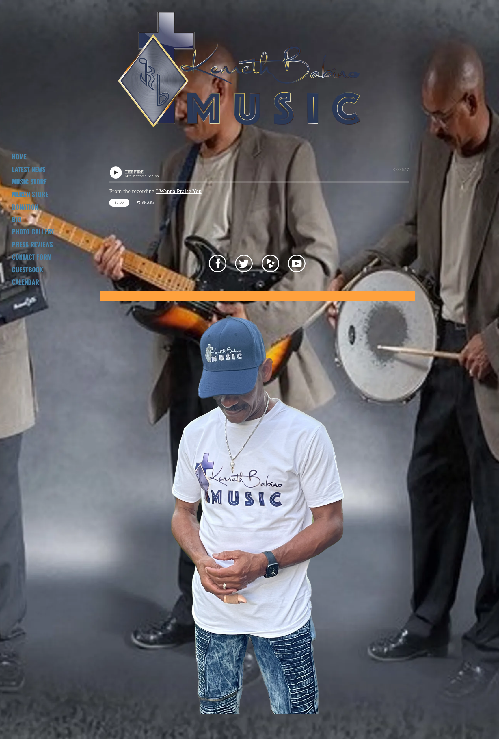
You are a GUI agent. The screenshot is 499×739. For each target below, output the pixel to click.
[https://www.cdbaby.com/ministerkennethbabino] (270, 265)
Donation (25, 206)
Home (19, 156)
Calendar (25, 281)
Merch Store (30, 194)
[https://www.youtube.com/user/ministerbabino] (297, 265)
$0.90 (119, 203)
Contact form (31, 256)
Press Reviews (32, 244)
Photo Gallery (33, 231)
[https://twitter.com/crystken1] (244, 265)
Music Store (29, 181)
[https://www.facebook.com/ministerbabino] (217, 265)
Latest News (28, 169)
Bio (16, 219)
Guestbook (27, 269)
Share (148, 203)
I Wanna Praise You (179, 191)
